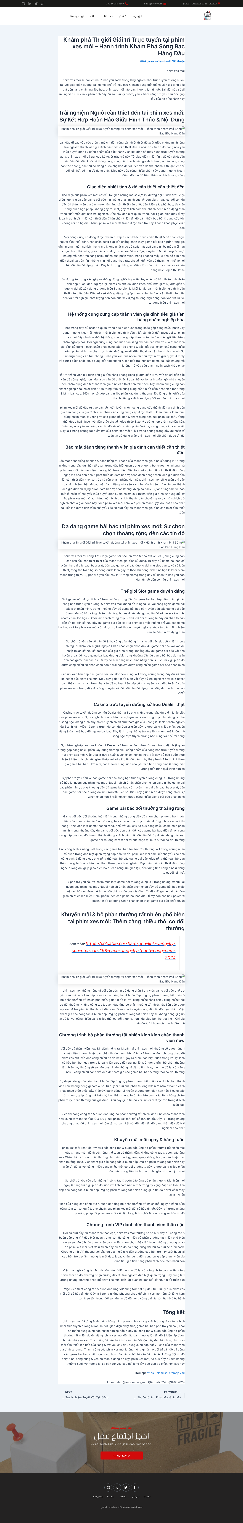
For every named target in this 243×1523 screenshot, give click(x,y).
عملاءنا (93, 16)
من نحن (123, 16)
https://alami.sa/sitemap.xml (166, 1373)
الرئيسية (137, 16)
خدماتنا (108, 16)
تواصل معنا (77, 16)
